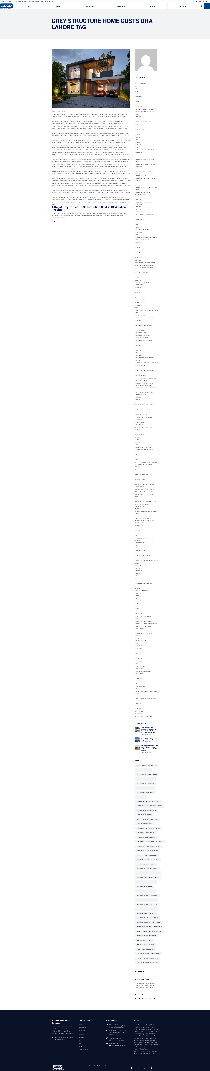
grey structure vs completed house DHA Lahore (76, 195)
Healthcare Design (141, 333)
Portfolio (81, 1043)
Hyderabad (138, 397)
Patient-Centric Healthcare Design (146, 560)
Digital (137, 255)
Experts (137, 275)
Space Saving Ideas (141, 656)
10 (135, 81)
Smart (137, 651)
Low (136, 472)
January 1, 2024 (146, 734)
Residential (138, 618)
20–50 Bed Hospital (141, 84)
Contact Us (82, 1031)
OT (135, 553)
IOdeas (137, 437)
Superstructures (140, 666)
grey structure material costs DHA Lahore (82, 188)
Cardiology (138, 142)
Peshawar (138, 565)
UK (152, 1051)
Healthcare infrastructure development (150, 841)
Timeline (137, 681)
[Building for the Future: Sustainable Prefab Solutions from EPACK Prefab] (137, 747)
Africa (137, 101)
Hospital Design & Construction (145, 368)
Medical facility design (144, 940)
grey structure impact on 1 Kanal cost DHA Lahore (101, 185)
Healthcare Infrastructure (144, 340)
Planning (138, 576)
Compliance (138, 207)
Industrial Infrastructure (146, 913)
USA (154, 1053)
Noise (136, 535)
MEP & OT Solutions (141, 499)
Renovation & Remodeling (143, 616)
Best (136, 119)
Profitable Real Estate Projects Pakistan (146, 587)
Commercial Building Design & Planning (144, 161)
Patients (138, 563)
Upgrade (137, 706)
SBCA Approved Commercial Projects (144, 634)
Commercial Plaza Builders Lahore (148, 801)
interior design (140, 434)
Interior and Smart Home (143, 432)
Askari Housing (145, 1042)
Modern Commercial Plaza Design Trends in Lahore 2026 (146, 517)
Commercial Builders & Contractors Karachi (142, 156)
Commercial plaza (141, 176)
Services (137, 638)
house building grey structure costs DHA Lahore (91, 197)
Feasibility (138, 290)
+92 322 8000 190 (9, 1)
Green (137, 313)
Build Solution (140, 129)
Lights (137, 469)
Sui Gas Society (138, 1047)
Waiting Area (139, 711)
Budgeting (138, 127)
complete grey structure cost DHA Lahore (103, 150)
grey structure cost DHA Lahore (97, 169)
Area (136, 114)
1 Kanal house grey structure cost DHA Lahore (100, 138)
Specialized (138, 658)
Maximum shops (140, 479)
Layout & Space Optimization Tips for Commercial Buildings (146, 463)
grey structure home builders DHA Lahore (78, 181)
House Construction (141, 380)
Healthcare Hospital (142, 338)
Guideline (138, 320)
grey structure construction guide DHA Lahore (93, 164)
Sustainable (139, 669)
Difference (138, 252)
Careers (81, 1034)
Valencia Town (143, 1049)
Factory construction (144, 815)
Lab (136, 452)
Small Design (139, 646)
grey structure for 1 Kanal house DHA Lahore (75, 176)
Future (137, 308)
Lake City (148, 1027)
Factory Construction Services (147, 819)
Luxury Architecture (142, 474)
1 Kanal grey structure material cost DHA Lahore (74, 128)
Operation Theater (141, 550)
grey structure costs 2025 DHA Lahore (70, 173)
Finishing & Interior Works (143, 295)
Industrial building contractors (148, 859)
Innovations (139, 425)
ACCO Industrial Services (145, 788)
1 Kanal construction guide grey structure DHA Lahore (108, 114)
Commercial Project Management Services (146, 189)
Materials (138, 477)
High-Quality (139, 345)
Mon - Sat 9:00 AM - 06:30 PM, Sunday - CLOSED (43, 1)
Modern (137, 509)
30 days (137, 91)
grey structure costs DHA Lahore (95, 173)
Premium (137, 581)
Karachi (137, 442)
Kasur (137, 445)
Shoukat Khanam (140, 641)
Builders (137, 132)
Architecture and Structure (144, 111)
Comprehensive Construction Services (149, 806)
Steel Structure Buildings (145, 949)
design (137, 235)
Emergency (138, 260)
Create (137, 227)
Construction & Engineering (144, 214)
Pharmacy (138, 568)
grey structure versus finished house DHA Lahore (84, 192)
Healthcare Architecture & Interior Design (144, 329)
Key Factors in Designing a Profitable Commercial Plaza (144, 448)
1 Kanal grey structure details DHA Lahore (90, 124)
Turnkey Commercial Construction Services (146, 692)
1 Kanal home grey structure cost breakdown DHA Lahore (79, 135)
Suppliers (82, 1037)
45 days (137, 94)
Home (136, 352)
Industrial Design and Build (146, 882)
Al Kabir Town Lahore (150, 1032)
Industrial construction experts (148, 873)
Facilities (138, 280)
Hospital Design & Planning (144, 370)
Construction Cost (84, 1049)
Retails (137, 631)
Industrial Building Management (147, 868)
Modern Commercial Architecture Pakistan (146, 512)
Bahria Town (137, 1025)
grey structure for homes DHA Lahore (104, 176)
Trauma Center (140, 686)
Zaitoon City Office (149, 1029)
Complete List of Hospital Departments (143, 203)
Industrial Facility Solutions (147, 909)
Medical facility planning (145, 944)
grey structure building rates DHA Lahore (103, 162)
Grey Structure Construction (145, 318)
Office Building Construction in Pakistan (145, 539)
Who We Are (82, 1028)
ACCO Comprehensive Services (81, 143)
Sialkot (137, 643)
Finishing (138, 292)
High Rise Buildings (141, 343)
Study (137, 663)
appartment (139, 104)
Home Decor (138, 355)
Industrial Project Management (147, 918)
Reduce (137, 608)
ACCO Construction (97, 143)
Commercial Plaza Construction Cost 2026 (146, 179)
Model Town (150, 1036)
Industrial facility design (145, 891)
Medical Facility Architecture (145, 489)
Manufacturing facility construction (149, 927)
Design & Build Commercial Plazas (146, 237)
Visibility (138, 708)
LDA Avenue (142, 1036)
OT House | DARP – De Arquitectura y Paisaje (149, 739)
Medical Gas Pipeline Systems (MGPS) (144, 495)
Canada (140, 1053)
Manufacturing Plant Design (146, 936)
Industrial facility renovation (147, 904)
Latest (63, 112)
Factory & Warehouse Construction (142, 284)
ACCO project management (145, 792)
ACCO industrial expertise (145, 779)
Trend (137, 688)
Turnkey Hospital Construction (147, 958)
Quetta (137, 596)
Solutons (138, 653)
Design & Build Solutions (143, 240)
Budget (137, 124)
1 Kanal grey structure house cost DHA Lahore (86, 126)
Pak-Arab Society (139, 1034)
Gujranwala (139, 323)
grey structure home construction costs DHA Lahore (111, 181)
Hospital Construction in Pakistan (146, 363)
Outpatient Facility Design (143, 555)
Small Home (139, 648)
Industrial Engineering (144, 886)
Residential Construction (143, 621)
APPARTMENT (141, 797)
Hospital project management (147, 855)
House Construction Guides (144, 383)
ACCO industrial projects (145, 783)
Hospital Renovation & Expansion (146, 378)
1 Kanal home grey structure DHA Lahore (113, 135)
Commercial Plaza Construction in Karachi (146, 184)
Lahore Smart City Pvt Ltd (145, 1038)
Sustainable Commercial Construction (143, 672)
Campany (137, 139)
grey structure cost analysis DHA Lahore (79, 166)
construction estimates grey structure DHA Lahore (101, 154)
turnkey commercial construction (148, 953)
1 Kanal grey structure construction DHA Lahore (104, 116)
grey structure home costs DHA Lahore (65, 183)
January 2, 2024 (146, 752)
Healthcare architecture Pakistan (148, 828)
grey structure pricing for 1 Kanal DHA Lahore (96, 190)
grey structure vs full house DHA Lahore (107, 195)
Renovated (138, 611)
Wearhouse (138, 713)
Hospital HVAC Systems (142, 373)
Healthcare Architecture (143, 325)
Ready (136, 603)
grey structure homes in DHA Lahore (91, 183)
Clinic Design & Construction (144, 150)
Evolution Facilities (141, 272)
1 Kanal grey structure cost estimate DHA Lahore (97, 121)
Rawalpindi (138, 601)
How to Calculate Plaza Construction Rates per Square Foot (145, 388)
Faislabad (138, 287)
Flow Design (139, 302)
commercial (138, 152)
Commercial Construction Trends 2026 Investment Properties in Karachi (146, 171)
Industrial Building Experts (146, 864)
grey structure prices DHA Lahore (109, 188)
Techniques (138, 676)
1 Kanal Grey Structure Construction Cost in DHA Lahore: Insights (90, 208)
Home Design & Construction (144, 358)
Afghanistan (139, 99)
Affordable (138, 96)
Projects (138, 593)
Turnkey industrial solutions (147, 962)
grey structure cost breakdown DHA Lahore (108, 166)
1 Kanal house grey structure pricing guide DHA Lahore (91, 140)
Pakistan (138, 558)
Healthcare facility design (146, 833)
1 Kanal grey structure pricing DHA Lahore (89, 131)
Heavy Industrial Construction (147, 850)
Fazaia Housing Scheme (150, 1045)
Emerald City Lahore (150, 1040)
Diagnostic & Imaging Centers (144, 250)
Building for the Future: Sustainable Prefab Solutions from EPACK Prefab (149, 748)
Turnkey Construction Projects (146, 696)
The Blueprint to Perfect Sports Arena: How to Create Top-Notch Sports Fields (149, 730)
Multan (137, 528)
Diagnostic (138, 247)
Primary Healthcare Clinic (143, 583)
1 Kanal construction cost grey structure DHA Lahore (70, 114)
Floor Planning (140, 300)
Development (139, 245)
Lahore (137, 454)
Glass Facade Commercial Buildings (146, 310)
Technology (139, 678)
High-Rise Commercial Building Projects (145, 349)
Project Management (142, 590)
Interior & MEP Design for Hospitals (143, 428)
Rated (137, 598)
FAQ (80, 1040)
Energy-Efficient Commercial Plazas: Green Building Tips (144, 266)
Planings (138, 573)
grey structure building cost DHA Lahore (74, 162)
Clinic (137, 147)
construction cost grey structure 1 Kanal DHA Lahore (95, 152)
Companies (138, 197)
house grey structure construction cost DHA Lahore (90, 200)
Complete (138, 199)
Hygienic (137, 400)
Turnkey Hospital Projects (144, 701)
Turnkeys (138, 703)
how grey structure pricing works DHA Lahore (83, 202)
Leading (137, 467)
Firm (136, 297)
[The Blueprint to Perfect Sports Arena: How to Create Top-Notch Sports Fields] (137, 729)
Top (136, 683)
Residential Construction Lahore (146, 624)
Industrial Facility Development (147, 895)
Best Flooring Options (142, 122)
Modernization (139, 525)
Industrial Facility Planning (146, 900)
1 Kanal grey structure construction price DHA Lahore (105, 119)
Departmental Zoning (142, 229)
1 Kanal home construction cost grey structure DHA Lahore (77, 133)
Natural (137, 530)
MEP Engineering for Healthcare (145, 501)
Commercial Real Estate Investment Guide (143, 193)
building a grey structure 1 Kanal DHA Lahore (72, 150)
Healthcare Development (143, 335)
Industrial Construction (143, 412)
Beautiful (138, 117)
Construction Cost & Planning (145, 217)
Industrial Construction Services (148, 877)
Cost (136, 224)
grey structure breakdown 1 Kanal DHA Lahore (89, 159)
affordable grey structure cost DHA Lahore (85, 147)
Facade (137, 277)
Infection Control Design (143, 417)
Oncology (138, 545)
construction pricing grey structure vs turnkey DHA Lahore (96, 157)
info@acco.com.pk (22, 1)
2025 (136, 86)
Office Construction (142, 543)
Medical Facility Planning (143, 492)
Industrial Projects (141, 414)
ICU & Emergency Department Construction (144, 406)
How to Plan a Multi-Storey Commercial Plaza (144, 393)
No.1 (136, 533)
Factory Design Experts (145, 824)
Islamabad (138, 439)
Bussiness (138, 137)
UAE (149, 1051)
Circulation (138, 145)
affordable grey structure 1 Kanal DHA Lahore (90, 145)
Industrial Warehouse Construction (149, 922)
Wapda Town (145, 1025)
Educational (139, 257)
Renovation (138, 613)
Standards (138, 661)
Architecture (139, 106)
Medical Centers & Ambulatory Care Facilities (145, 486)
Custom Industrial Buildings (146, 810)
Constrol (138, 209)
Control (137, 222)
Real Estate (139, 606)
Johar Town (137, 1042)
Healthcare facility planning (146, 837)
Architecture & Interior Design (145, 109)
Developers (138, 242)
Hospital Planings (141, 375)
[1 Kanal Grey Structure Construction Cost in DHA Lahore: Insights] (91, 78)
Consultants (139, 219)
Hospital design (140, 365)
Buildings (138, 134)
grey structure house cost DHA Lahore (70, 185)
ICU (136, 402)
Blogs (80, 1046)
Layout (137, 459)
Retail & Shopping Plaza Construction (143, 627)
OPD (136, 548)
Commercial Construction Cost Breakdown (145, 165)
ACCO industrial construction (147, 774)
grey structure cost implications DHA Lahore (83, 171)
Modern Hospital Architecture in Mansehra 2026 (146, 522)
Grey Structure (140, 315)
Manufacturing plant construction (149, 931)
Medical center (140, 482)
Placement (138, 571)
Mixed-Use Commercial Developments (142, 505)
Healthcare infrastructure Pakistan (149, 846)
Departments (139, 232)
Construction (139, 212)
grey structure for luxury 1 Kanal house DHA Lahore (89, 178)
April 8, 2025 (56, 112)
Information (139, 420)
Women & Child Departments (144, 716)
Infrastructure (140, 422)
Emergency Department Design (145, 263)
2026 (136, 89)
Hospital (138, 360)
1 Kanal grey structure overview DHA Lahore (107, 128)
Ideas (136, 409)
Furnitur (138, 305)
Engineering (138, 270)
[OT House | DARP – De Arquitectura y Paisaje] (137, 739)
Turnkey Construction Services (145, 698)
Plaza (137, 578)
